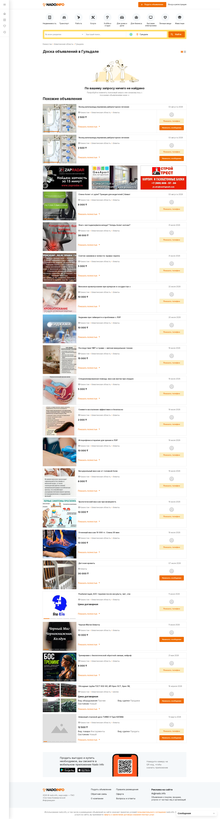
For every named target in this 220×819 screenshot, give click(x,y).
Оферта (120, 794)
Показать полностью (88, 127)
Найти (178, 34)
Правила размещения (127, 789)
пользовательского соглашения (151, 812)
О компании (97, 798)
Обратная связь (99, 794)
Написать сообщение (171, 128)
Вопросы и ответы (125, 798)
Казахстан (47, 44)
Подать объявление (101, 789)
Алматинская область (63, 44)
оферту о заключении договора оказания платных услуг (129, 815)
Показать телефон (171, 121)
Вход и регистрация (177, 4)
